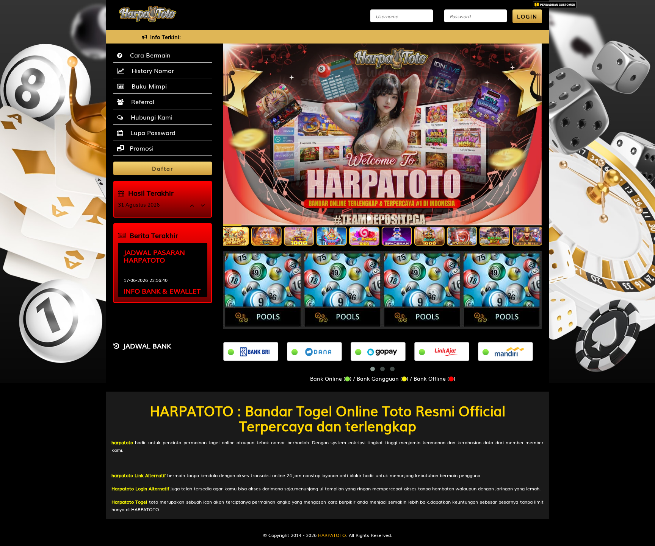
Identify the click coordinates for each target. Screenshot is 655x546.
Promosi (141, 147)
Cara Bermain (148, 54)
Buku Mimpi (147, 85)
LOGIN (527, 16)
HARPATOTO (332, 535)
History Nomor (151, 70)
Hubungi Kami (149, 116)
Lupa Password (151, 132)
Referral (140, 101)
